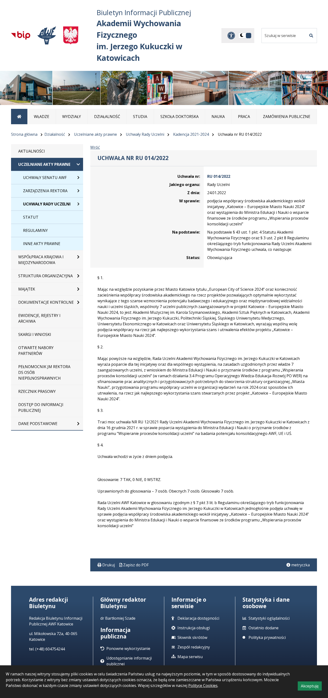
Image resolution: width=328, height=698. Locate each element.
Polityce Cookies (203, 685)
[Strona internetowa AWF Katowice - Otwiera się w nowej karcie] (46, 35)
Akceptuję (311, 687)
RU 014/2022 (218, 176)
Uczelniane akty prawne (95, 134)
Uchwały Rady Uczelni (145, 134)
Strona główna (24, 134)
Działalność (54, 134)
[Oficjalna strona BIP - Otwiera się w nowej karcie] (20, 35)
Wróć (95, 147)
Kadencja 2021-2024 (191, 134)
